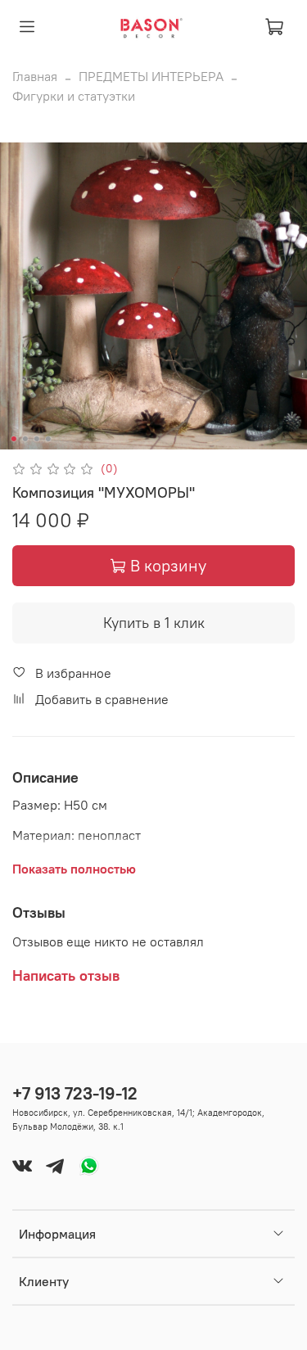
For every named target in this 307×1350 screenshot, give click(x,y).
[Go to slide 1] (13, 438)
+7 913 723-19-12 (75, 1093)
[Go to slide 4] (47, 438)
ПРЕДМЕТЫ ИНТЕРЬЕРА (151, 76)
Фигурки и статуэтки (73, 96)
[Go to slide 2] (24, 438)
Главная (34, 76)
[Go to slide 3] (36, 438)
